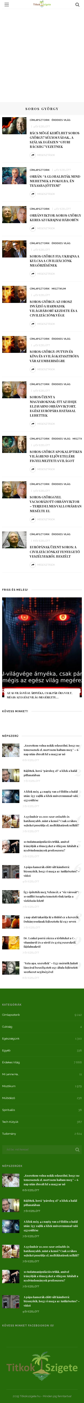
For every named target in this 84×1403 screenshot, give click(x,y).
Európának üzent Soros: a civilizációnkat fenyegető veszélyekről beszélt (55, 551)
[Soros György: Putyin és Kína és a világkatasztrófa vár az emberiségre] (14, 344)
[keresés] (77, 4)
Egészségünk (10, 1038)
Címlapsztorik (40, 120)
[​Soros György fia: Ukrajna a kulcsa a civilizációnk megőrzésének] (14, 248)
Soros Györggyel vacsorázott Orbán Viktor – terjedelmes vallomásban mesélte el (55, 504)
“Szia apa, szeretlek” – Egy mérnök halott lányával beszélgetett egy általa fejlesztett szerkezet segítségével (51, 967)
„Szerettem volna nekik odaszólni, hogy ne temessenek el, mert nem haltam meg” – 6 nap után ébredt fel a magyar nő (51, 750)
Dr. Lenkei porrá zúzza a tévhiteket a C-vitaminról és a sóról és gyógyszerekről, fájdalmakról (50, 942)
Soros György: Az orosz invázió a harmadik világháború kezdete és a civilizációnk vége (53, 308)
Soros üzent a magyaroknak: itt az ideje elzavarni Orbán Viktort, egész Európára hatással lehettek (53, 406)
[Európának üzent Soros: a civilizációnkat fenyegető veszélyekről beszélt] (14, 539)
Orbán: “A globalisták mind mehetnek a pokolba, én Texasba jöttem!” (55, 181)
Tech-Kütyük (10, 1121)
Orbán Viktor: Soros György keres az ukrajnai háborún (55, 217)
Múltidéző (8, 1098)
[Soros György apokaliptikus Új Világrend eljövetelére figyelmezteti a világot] (14, 444)
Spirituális (8, 1110)
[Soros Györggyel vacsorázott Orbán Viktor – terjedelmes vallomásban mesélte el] (14, 489)
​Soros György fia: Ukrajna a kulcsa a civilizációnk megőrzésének (54, 260)
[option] (42, 651)
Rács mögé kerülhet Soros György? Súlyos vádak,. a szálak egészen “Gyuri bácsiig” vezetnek (54, 140)
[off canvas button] (7, 4)
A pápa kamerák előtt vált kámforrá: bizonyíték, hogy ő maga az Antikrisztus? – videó (52, 871)
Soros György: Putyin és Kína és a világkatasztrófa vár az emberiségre (54, 356)
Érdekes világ (61, 120)
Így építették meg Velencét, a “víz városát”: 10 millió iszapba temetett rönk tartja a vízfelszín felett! (51, 896)
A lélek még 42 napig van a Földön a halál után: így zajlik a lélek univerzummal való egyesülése (51, 796)
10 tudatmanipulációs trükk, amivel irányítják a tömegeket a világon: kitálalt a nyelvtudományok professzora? (51, 846)
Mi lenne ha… (10, 1074)
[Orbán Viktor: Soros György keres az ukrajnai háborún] (14, 214)
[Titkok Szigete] (42, 1365)
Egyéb (6, 1050)
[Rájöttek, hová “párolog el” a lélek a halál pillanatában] (10, 775)
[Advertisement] (42, 53)
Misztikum (59, 288)
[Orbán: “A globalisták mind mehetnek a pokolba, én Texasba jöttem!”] (14, 175)
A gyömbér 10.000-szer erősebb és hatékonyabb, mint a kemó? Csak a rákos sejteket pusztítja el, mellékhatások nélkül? (51, 821)
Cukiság (7, 1026)
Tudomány (9, 1133)
